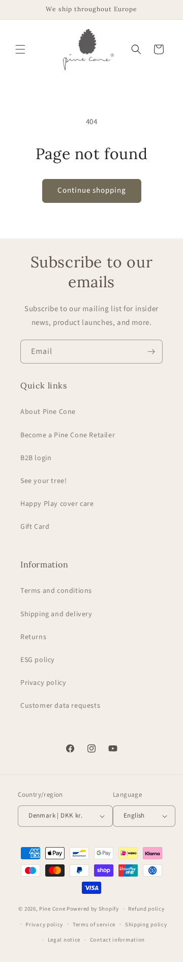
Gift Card (34, 527)
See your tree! (43, 481)
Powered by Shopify (93, 909)
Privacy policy (43, 683)
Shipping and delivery (56, 614)
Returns (33, 637)
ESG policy (37, 660)
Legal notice (64, 940)
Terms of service (94, 924)
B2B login (35, 458)
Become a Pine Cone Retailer (67, 435)
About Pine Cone (48, 412)
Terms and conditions (56, 591)
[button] (20, 49)
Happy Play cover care (57, 504)
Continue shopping (91, 190)
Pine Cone (52, 909)
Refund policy (146, 909)
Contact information (117, 940)
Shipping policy (146, 924)
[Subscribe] (151, 352)
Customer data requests (60, 706)
